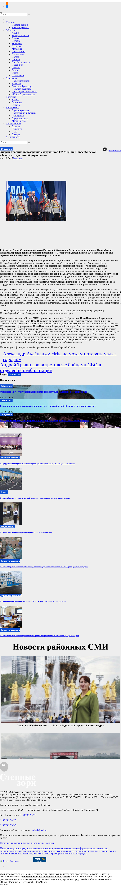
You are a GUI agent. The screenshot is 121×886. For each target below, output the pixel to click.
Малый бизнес (19, 121)
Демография (18, 115)
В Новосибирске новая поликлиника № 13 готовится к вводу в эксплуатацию (33, 601)
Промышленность (21, 81)
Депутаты (17, 102)
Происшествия (13, 123)
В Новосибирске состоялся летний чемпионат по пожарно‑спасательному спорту (35, 498)
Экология (16, 83)
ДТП (14, 131)
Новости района (20, 25)
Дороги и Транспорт (22, 86)
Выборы (16, 105)
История (16, 41)
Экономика (11, 78)
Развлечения (18, 75)
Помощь (16, 59)
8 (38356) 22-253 (28, 815)
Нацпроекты (12, 107)
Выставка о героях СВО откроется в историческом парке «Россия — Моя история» (44, 420)
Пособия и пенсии (21, 62)
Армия (15, 33)
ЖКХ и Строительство (23, 94)
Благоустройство (20, 35)
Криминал (17, 129)
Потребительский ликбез (24, 91)
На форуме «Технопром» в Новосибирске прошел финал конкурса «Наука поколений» (37, 463)
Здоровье (16, 38)
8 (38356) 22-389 (8, 820)
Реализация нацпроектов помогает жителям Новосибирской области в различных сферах (48, 406)
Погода (15, 57)
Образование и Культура (24, 113)
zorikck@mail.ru (39, 830)
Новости (10, 22)
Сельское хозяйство (21, 89)
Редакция (17, 158)
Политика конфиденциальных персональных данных (27, 843)
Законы (15, 99)
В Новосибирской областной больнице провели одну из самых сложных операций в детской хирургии (44, 567)
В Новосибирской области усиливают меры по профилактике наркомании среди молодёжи (39, 636)
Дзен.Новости (13, 137)
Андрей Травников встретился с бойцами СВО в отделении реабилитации (50, 367)
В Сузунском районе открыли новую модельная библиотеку (26, 532)
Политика (11, 97)
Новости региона (20, 27)
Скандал (16, 126)
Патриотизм (18, 54)
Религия (16, 67)
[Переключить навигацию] (1, 12)
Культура (16, 46)
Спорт (15, 73)
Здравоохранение (20, 110)
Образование (18, 51)
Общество (11, 30)
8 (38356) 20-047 (8, 825)
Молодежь (17, 49)
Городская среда (20, 118)
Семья (15, 70)
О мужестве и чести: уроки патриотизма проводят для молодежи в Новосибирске (43, 392)
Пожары (16, 134)
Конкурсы (17, 43)
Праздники (17, 65)
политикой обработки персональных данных (46, 876)
